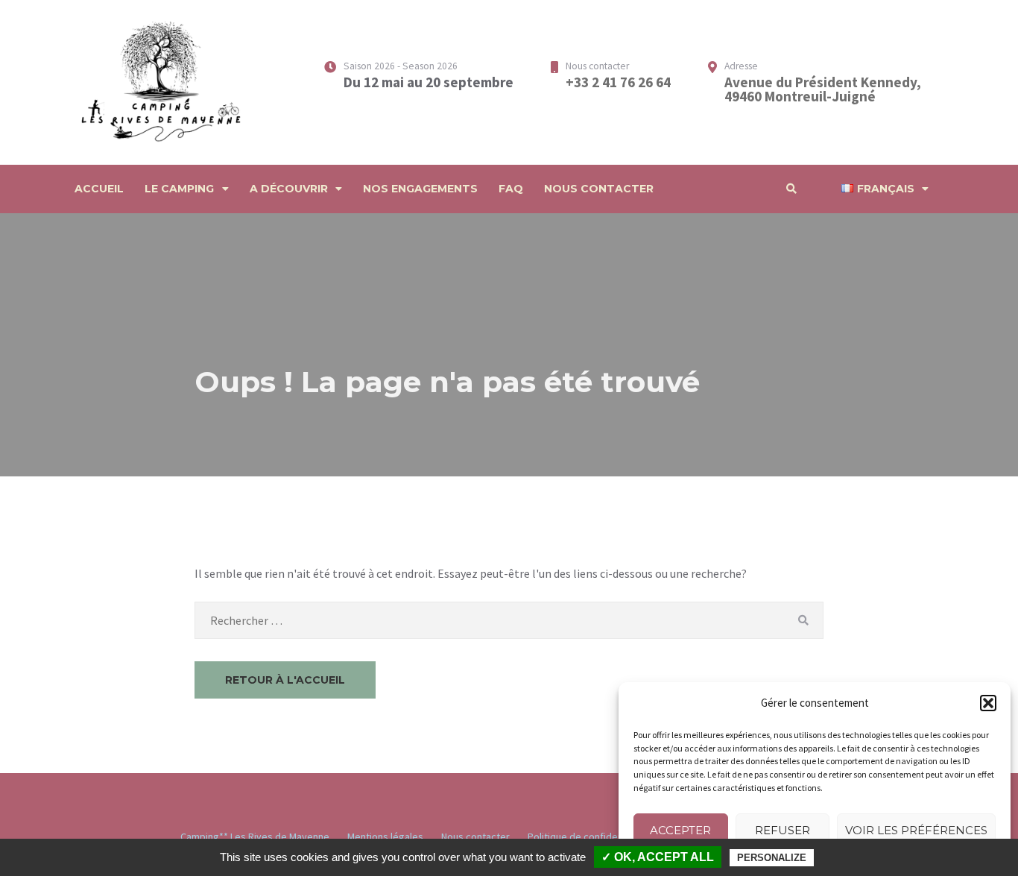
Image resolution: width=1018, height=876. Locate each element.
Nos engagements (420, 188)
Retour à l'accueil (285, 680)
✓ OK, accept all (657, 857)
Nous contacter (599, 188)
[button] (988, 703)
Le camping (179, 188)
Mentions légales (385, 836)
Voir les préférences (916, 830)
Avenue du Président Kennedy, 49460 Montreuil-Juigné (822, 89)
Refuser (782, 830)
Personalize (771, 857)
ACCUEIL (99, 188)
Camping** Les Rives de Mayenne (254, 836)
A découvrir (289, 188)
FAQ (511, 188)
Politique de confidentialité (588, 836)
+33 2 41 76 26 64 (618, 82)
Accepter (680, 830)
